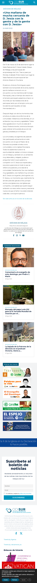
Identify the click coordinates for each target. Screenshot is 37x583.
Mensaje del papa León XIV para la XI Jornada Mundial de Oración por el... (18, 311)
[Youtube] (23, 235)
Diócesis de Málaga (12, 9)
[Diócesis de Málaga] (18, 213)
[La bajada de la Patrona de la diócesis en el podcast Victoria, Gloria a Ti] (18, 332)
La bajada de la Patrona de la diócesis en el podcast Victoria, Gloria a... (18, 349)
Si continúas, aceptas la (18, 493)
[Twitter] (20, 235)
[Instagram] (17, 235)
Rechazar (14, 580)
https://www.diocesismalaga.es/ (18, 225)
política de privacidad (25, 493)
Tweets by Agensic (10, 539)
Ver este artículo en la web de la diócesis (17, 199)
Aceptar (6, 580)
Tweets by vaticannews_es (12, 544)
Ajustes (24, 580)
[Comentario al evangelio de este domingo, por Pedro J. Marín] (18, 257)
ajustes (16, 576)
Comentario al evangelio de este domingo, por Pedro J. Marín (17, 274)
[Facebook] (14, 235)
